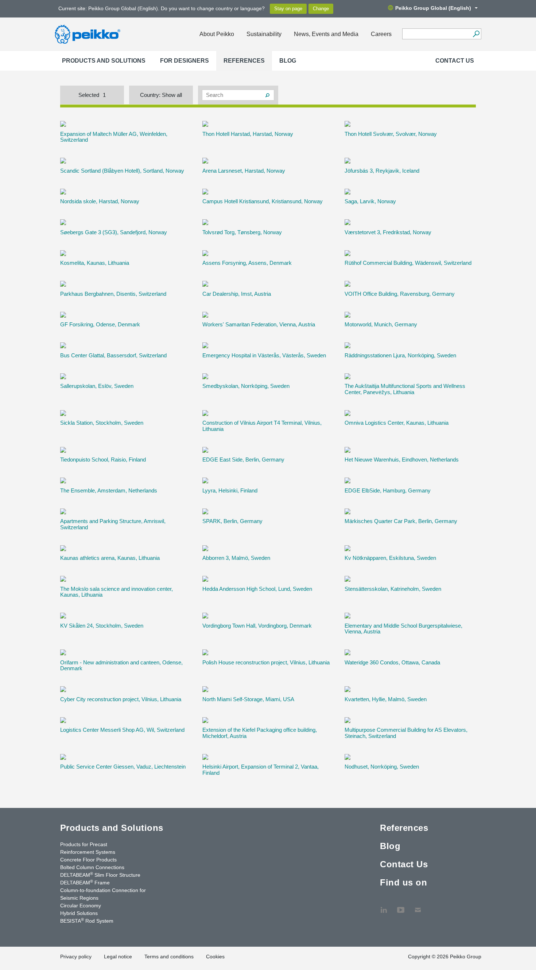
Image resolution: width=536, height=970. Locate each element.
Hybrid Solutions (79, 913)
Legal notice (118, 956)
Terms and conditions (169, 956)
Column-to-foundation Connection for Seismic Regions (103, 894)
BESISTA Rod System (86, 920)
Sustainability (263, 34)
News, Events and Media (326, 34)
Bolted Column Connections (92, 867)
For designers (184, 61)
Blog (287, 61)
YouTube (400, 906)
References (244, 61)
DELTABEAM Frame (85, 882)
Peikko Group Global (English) (433, 8)
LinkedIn (383, 906)
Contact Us (454, 61)
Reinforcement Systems (87, 852)
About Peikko (216, 34)
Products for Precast (83, 844)
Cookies (215, 956)
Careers (381, 34)
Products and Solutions (103, 61)
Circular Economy (80, 905)
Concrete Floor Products (88, 860)
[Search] (476, 34)
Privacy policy (76, 956)
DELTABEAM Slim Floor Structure (100, 874)
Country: (161, 95)
